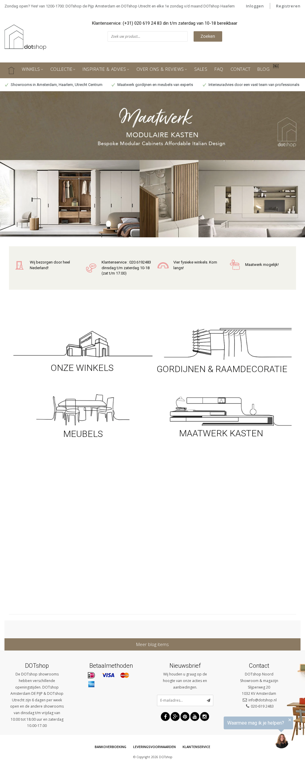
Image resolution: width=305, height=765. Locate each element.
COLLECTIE (61, 69)
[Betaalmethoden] (91, 675)
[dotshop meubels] (82, 409)
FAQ (218, 69)
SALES (201, 69)
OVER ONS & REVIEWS (160, 69)
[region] (231, 733)
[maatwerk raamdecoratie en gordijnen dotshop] (222, 343)
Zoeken (207, 36)
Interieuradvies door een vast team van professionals (253, 84)
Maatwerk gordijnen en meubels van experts (154, 84)
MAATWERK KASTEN (222, 433)
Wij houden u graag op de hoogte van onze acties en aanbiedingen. (185, 680)
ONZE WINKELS (83, 368)
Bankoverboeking (110, 746)
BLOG (263, 69)
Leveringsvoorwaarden (154, 746)
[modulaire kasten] (222, 410)
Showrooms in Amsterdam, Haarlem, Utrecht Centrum (56, 84)
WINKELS (31, 69)
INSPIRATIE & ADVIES (104, 69)
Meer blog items (152, 644)
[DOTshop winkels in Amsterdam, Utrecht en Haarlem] (82, 343)
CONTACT (240, 69)
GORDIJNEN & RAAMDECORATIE (222, 369)
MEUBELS (83, 434)
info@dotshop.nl (262, 700)
